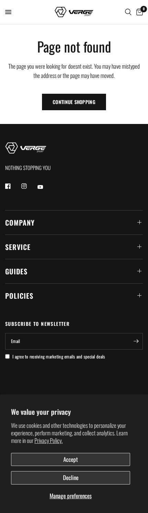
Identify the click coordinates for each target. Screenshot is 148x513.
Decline (70, 477)
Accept (70, 459)
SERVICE (18, 247)
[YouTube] (45, 187)
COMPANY (20, 222)
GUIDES (16, 271)
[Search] (128, 12)
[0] (138, 12)
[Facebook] (12, 186)
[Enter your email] (136, 341)
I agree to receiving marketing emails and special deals (58, 356)
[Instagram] (28, 186)
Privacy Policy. (48, 440)
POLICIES (19, 295)
